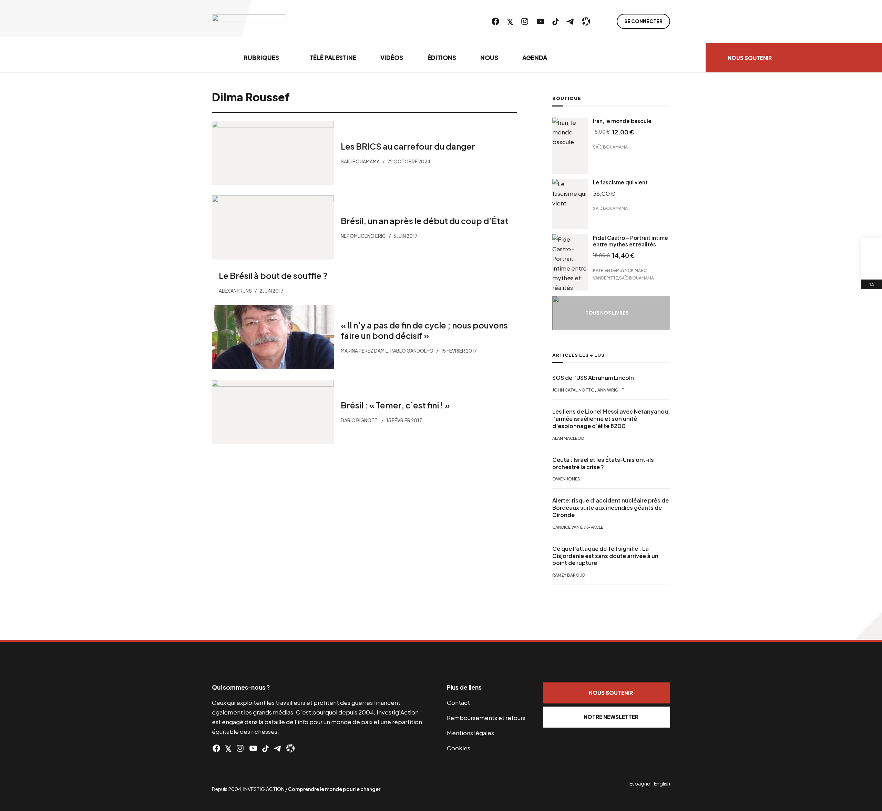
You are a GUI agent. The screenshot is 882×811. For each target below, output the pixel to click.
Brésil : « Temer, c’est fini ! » (395, 404)
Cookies (458, 748)
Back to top (868, 626)
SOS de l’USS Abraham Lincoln (593, 377)
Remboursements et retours (486, 717)
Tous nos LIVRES (607, 313)
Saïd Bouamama (610, 147)
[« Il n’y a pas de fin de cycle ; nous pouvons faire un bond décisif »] (273, 337)
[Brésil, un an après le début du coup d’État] (273, 227)
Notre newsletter (611, 716)
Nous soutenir (611, 692)
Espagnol (640, 783)
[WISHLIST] (871, 269)
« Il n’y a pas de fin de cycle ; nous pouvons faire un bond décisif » (424, 330)
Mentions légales (470, 733)
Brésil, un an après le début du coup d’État (425, 220)
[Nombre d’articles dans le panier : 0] (871, 248)
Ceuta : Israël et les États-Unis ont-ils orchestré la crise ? (603, 463)
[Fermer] (877, 9)
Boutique (566, 98)
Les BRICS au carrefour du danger (408, 146)
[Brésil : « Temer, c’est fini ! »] (273, 412)
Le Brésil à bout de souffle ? (273, 275)
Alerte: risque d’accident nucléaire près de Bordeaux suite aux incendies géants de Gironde (610, 507)
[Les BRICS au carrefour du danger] (273, 153)
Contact (458, 702)
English (662, 783)
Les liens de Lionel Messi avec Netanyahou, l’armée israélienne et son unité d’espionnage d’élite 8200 (611, 418)
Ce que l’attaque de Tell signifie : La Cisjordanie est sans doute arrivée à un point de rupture (605, 556)
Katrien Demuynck (613, 270)
